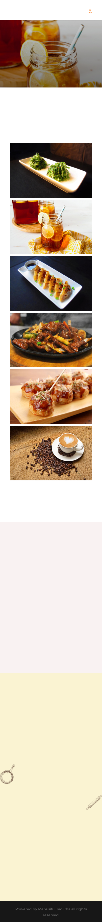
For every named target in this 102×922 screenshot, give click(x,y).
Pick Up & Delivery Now (51, 636)
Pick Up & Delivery (51, 64)
